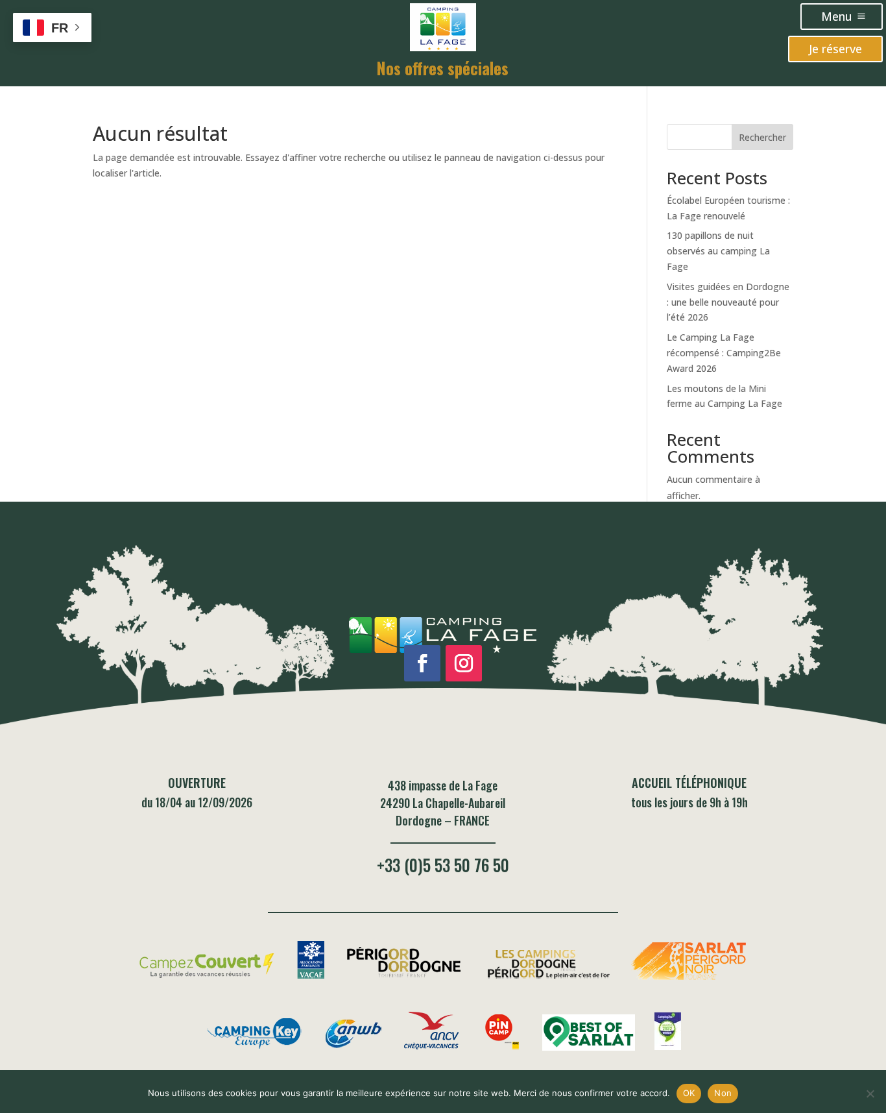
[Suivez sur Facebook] (422, 663)
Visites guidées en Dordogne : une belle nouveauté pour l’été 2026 (728, 302)
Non (723, 1093)
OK (689, 1093)
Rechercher (762, 137)
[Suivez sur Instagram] (464, 663)
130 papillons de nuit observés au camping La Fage (718, 251)
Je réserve (835, 48)
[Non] (869, 1093)
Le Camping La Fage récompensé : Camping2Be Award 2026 (724, 352)
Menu (836, 16)
